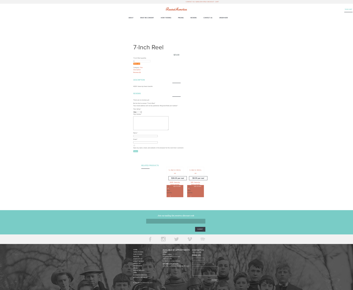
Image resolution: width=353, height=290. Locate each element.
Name (135, 133)
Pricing (181, 18)
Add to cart (137, 63)
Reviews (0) (137, 72)
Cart (217, 2)
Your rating (137, 109)
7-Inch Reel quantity (139, 58)
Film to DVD (137, 254)
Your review (137, 114)
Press (135, 268)
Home (135, 250)
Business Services (140, 275)
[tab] (176, 70)
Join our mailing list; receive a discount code (176, 216)
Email (135, 139)
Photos (136, 257)
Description (137, 70)
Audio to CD (137, 259)
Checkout (210, 2)
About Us (136, 263)
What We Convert (147, 18)
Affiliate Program (140, 277)
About (131, 18)
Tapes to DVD (138, 252)
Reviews (193, 18)
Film (141, 67)
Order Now (223, 18)
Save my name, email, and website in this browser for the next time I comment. (158, 148)
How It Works (166, 18)
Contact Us (207, 18)
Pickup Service (138, 270)
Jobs (135, 273)
